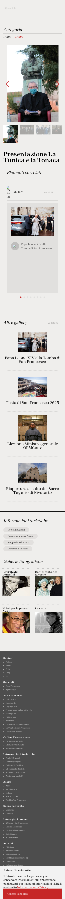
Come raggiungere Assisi (20, 536)
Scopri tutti (50, 192)
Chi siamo (10, 847)
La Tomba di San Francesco (18, 728)
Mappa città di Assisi (18, 542)
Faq (7, 676)
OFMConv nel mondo (15, 745)
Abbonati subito (13, 854)
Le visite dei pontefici (10, 573)
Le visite (40, 608)
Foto (8, 669)
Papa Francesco (13, 686)
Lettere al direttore (14, 827)
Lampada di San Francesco (17, 724)
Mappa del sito (12, 837)
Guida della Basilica (18, 548)
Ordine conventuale (14, 741)
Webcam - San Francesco (17, 823)
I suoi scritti (11, 703)
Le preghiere (11, 706)
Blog (8, 673)
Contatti (9, 813)
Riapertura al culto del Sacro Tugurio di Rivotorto (32, 491)
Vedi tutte (55, 323)
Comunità (10, 810)
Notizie (9, 662)
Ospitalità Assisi (16, 530)
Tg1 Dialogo (11, 690)
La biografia (11, 699)
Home (7, 36)
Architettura (11, 789)
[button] (58, 84)
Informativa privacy (14, 865)
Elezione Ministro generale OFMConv (32, 446)
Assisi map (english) (14, 776)
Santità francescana (14, 748)
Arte (8, 786)
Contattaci (10, 861)
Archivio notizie (12, 851)
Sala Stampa (11, 834)
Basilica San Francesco (16, 800)
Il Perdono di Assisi (14, 732)
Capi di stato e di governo (46, 573)
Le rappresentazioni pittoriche (19, 710)
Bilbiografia (11, 717)
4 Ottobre (10, 721)
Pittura (9, 793)
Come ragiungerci (13, 762)
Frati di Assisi (12, 796)
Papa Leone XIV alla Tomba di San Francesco (32, 360)
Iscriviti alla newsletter (16, 830)
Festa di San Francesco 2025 (32, 403)
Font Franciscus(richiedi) (17, 858)
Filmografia (11, 714)
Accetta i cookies (17, 893)
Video (8, 665)
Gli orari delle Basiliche (16, 769)
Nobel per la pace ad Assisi (16, 610)
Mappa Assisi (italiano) (15, 772)
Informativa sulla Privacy (33, 887)
